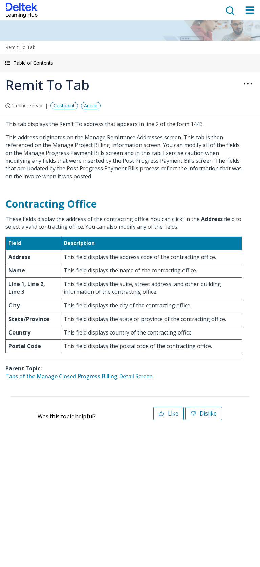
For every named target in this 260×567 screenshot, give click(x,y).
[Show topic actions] (248, 83)
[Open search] (229, 10)
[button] (130, 63)
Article (91, 105)
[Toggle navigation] (250, 10)
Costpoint (64, 105)
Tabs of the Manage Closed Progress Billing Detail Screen (79, 376)
